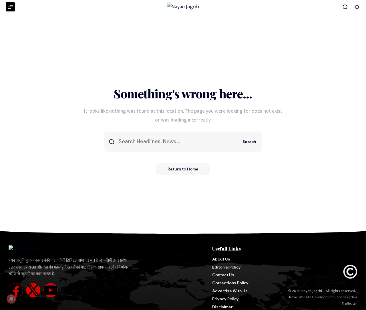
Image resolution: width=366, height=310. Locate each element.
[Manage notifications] (11, 298)
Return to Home (183, 169)
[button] (345, 7)
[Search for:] (175, 142)
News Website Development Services (318, 297)
